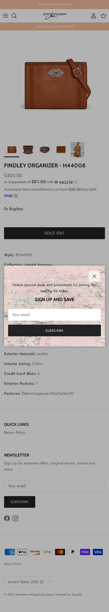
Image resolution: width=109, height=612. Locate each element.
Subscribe (54, 330)
